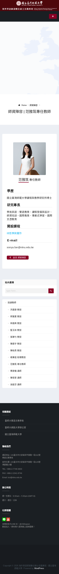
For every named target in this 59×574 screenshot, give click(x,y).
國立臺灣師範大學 (13, 434)
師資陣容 (34, 105)
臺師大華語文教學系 (14, 421)
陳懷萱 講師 (15, 378)
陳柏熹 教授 (15, 350)
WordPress (39, 568)
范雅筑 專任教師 (18, 364)
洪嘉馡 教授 (15, 310)
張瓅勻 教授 (15, 337)
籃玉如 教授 (15, 330)
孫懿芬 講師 (15, 384)
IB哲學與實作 (14, 233)
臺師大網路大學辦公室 (15, 427)
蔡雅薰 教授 (15, 316)
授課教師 (12, 302)
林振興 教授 (15, 323)
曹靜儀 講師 (15, 371)
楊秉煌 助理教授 (18, 357)
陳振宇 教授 (15, 344)
